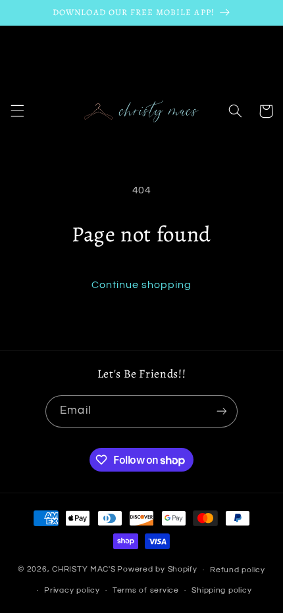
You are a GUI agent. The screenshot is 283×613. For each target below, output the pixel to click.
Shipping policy (221, 590)
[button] (17, 111)
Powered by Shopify (157, 570)
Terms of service (146, 590)
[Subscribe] (221, 411)
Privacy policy (71, 590)
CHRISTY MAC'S (84, 570)
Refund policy (237, 570)
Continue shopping (141, 285)
